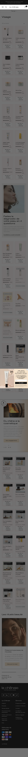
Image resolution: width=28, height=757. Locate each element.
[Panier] (25, 7)
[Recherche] (6, 7)
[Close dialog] (27, 369)
